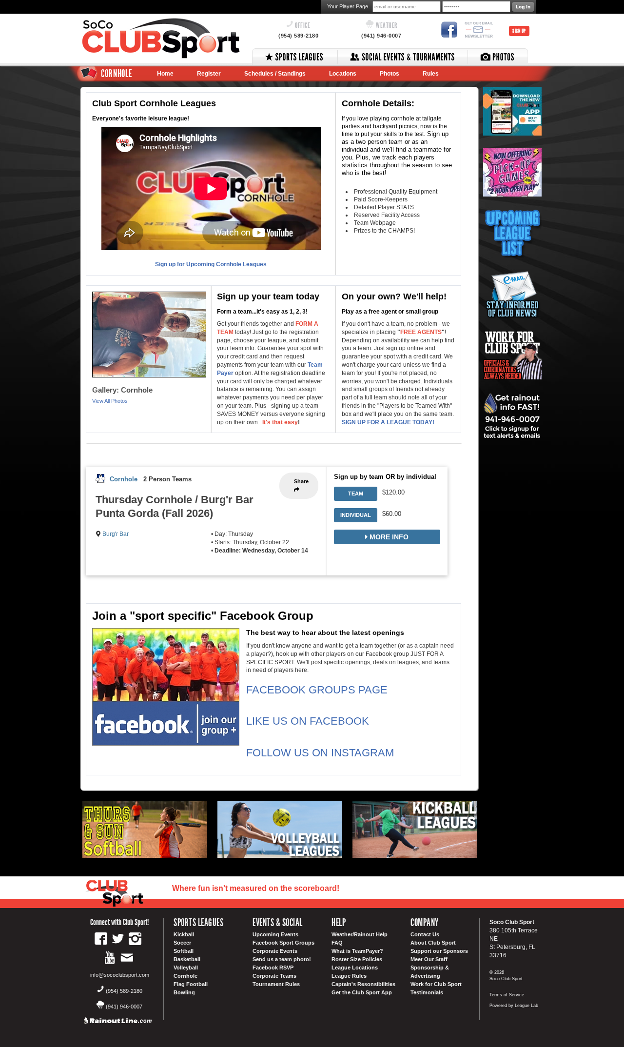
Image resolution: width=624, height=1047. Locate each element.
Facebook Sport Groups (283, 943)
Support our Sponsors (439, 951)
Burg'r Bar (115, 534)
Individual (355, 515)
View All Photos (110, 401)
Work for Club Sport (436, 984)
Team (355, 493)
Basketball (187, 959)
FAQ (337, 943)
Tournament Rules (276, 984)
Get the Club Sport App (362, 992)
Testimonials (426, 992)
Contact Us (424, 934)
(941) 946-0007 (381, 36)
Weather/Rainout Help (360, 934)
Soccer (182, 943)
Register (209, 73)
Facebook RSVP (273, 967)
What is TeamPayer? (357, 951)
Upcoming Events (275, 934)
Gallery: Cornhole (122, 390)
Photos (389, 73)
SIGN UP (519, 31)
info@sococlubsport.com (119, 975)
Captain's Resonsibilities (363, 984)
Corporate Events (275, 951)
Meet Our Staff (429, 959)
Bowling (184, 992)
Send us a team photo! (282, 959)
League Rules (349, 976)
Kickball (184, 934)
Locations (342, 73)
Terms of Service (506, 994)
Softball (184, 951)
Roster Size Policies (357, 959)
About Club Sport (433, 943)
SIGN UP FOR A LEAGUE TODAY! (388, 422)
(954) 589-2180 (298, 36)
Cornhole (123, 479)
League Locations (355, 967)
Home (165, 73)
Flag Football (191, 984)
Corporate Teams (274, 976)
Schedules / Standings (275, 73)
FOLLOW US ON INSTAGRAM (320, 753)
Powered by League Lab (513, 1005)
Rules (431, 73)
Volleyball (186, 967)
